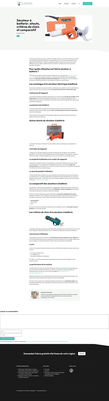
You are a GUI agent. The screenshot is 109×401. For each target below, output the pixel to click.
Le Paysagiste (32, 390)
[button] (79, 3)
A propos (66, 3)
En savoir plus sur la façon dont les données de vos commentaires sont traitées (47, 341)
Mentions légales (49, 375)
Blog (60, 3)
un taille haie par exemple (41, 180)
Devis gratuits (87, 3)
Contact (74, 3)
